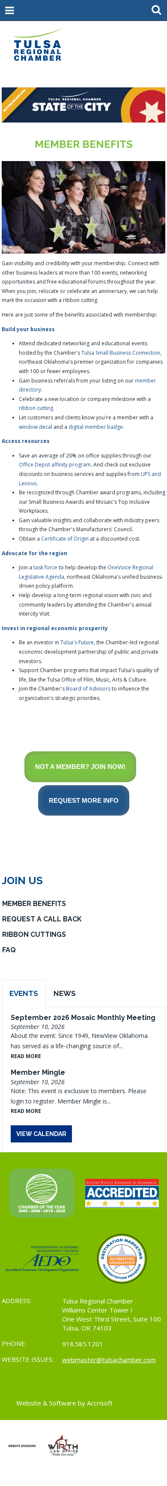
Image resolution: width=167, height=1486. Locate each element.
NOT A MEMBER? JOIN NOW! (80, 766)
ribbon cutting (36, 408)
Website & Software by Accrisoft (64, 1403)
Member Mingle (38, 1072)
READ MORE (26, 1056)
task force (45, 567)
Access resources (26, 441)
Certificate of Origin (65, 538)
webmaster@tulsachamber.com (109, 1359)
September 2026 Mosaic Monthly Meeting (83, 1018)
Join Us (22, 880)
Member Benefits (34, 904)
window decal (35, 427)
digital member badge (96, 427)
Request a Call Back (42, 919)
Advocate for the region (34, 553)
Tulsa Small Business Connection (120, 352)
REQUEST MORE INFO (84, 800)
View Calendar (41, 1133)
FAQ (9, 950)
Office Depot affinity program (55, 464)
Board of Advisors (88, 688)
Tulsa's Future (77, 642)
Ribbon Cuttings (34, 934)
